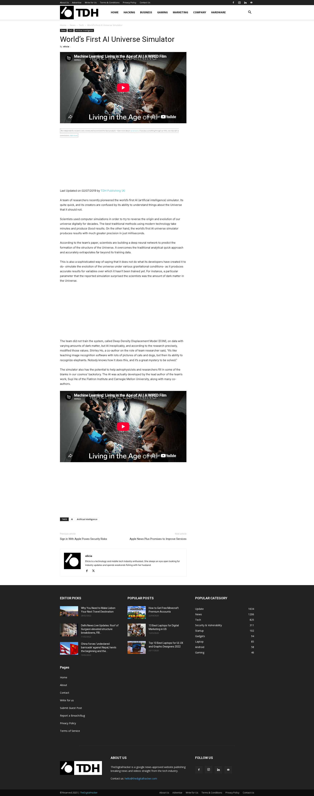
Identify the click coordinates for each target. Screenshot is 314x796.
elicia (66, 46)
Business (146, 12)
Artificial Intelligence (84, 30)
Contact (64, 692)
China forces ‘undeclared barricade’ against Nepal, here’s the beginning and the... (98, 647)
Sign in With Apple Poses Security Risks (83, 539)
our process (134, 131)
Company (199, 12)
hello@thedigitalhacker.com (141, 778)
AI (72, 519)
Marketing (180, 12)
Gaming (162, 12)
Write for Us (90, 2)
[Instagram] (239, 2)
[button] (249, 12)
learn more (74, 135)
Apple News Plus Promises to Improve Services (158, 539)
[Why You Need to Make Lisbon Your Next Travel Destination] (69, 611)
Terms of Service (70, 731)
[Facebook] (233, 2)
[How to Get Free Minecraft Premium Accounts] (137, 612)
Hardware (218, 12)
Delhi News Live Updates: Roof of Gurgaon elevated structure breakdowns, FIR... (100, 629)
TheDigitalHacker (89, 792)
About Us (64, 2)
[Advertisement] (123, 162)
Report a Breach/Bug (72, 715)
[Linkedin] (245, 2)
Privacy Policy (129, 2)
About (63, 685)
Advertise (76, 2)
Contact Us (145, 2)
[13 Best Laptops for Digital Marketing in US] (137, 630)
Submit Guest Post (71, 708)
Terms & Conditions (109, 2)
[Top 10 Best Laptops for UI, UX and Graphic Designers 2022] (137, 647)
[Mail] (251, 2)
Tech (81, 25)
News (72, 25)
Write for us (67, 700)
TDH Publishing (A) (113, 190)
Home (114, 12)
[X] (95, 571)
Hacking (129, 12)
